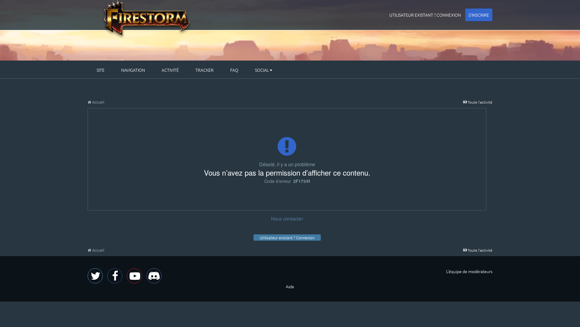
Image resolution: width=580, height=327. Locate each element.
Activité (170, 70)
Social (262, 70)
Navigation (133, 70)
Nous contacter (287, 218)
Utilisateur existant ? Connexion (425, 15)
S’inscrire (479, 15)
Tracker (204, 70)
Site (101, 70)
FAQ (234, 70)
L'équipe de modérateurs (469, 271)
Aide (290, 286)
